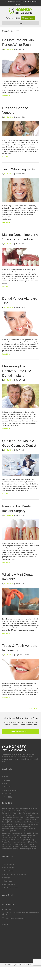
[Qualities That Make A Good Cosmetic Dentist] (20, 465)
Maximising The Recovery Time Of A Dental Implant (16, 370)
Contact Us (7, 787)
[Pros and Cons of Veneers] (20, 128)
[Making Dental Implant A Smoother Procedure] (20, 256)
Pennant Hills (6, 813)
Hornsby (5, 808)
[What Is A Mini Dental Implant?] (20, 601)
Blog (5, 783)
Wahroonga (20, 808)
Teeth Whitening (9, 884)
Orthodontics (8, 881)
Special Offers (8, 797)
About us (7, 780)
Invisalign (7, 877)
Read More (6, 96)
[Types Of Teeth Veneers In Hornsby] (20, 669)
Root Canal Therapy (11, 888)
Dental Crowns (9, 864)
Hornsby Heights (31, 808)
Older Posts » (34, 709)
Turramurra (32, 811)
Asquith (4, 811)
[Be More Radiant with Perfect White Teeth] (20, 65)
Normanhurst (13, 811)
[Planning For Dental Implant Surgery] (20, 529)
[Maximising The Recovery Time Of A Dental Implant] (20, 396)
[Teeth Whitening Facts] (20, 189)
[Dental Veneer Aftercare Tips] (20, 323)
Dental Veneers (9, 871)
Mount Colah (17, 813)
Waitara (12, 808)
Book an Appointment (11, 790)
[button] (20, 731)
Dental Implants (9, 867)
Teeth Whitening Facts (18, 169)
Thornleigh (22, 811)
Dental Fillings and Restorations (15, 874)
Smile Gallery (8, 793)
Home (6, 776)
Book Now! (28, 18)
